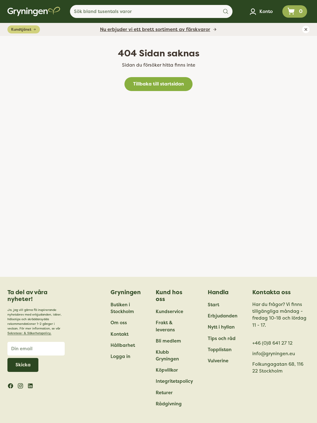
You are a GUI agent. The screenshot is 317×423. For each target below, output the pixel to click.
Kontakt (119, 334)
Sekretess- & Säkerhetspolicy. (29, 333)
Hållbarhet (123, 345)
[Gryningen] (33, 11)
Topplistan (220, 349)
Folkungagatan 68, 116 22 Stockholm (277, 367)
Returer (164, 392)
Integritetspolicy (174, 381)
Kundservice (169, 311)
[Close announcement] (306, 29)
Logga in (120, 356)
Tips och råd (222, 338)
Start (213, 304)
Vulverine (218, 361)
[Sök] (225, 11)
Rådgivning (169, 404)
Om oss (119, 322)
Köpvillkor (167, 370)
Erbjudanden (222, 316)
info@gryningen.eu (273, 353)
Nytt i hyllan (221, 327)
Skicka (23, 365)
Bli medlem (168, 341)
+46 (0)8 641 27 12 (272, 343)
